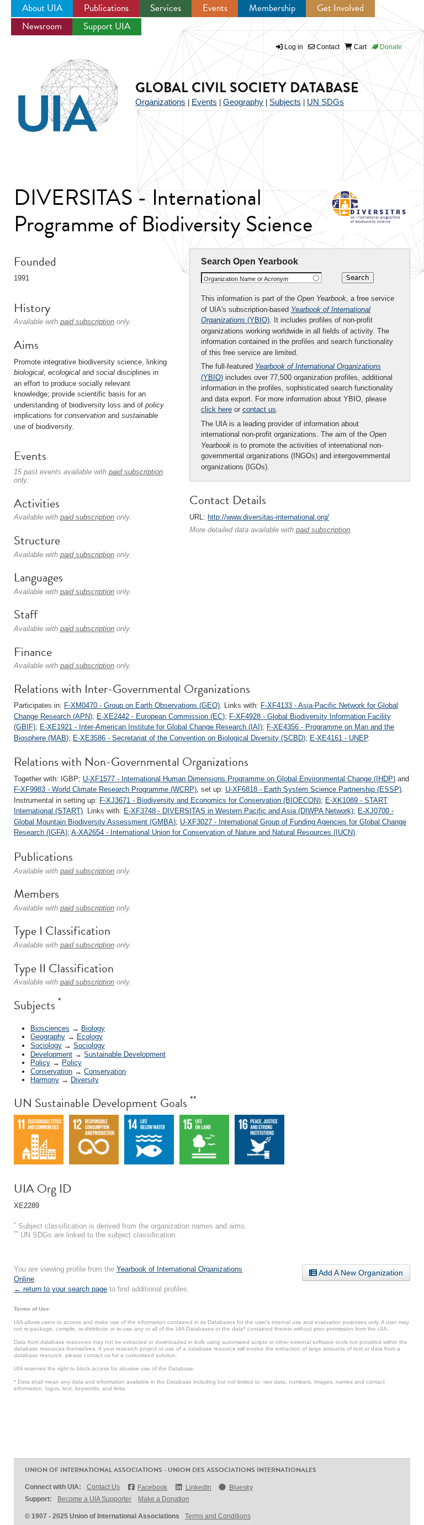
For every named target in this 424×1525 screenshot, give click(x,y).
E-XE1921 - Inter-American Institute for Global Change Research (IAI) (151, 727)
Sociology (46, 1045)
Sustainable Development (125, 1054)
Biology (93, 1028)
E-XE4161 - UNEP (339, 738)
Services (165, 8)
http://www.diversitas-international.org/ (268, 517)
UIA (55, 89)
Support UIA (106, 26)
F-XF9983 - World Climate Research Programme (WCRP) (105, 789)
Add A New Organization (360, 1272)
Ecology (90, 1036)
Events (215, 8)
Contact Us (103, 1487)
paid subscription (323, 530)
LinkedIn (198, 1487)
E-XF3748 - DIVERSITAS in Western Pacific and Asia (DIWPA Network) (238, 811)
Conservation (51, 1071)
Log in (293, 47)
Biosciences (50, 1028)
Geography (243, 102)
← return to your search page (60, 1289)
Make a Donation (163, 1499)
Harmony (44, 1080)
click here (216, 409)
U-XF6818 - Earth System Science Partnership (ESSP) (313, 789)
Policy (40, 1062)
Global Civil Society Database (247, 87)
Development (51, 1054)
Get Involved (340, 8)
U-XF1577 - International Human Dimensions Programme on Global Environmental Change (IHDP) (239, 779)
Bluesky (241, 1487)
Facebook (152, 1487)
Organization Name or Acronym (246, 279)
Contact (327, 47)
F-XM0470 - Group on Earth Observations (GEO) (142, 705)
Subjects (285, 102)
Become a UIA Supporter (94, 1499)
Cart (359, 47)
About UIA (42, 8)
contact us (259, 409)
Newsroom (42, 26)
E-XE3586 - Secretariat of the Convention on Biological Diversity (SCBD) (189, 738)
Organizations (160, 102)
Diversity (85, 1080)
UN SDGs (325, 102)
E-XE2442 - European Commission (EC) (161, 716)
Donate (390, 47)
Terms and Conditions (218, 1516)
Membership (272, 8)
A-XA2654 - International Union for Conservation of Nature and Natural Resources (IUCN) (213, 832)
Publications (106, 8)
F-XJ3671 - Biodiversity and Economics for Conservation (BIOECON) (210, 800)
